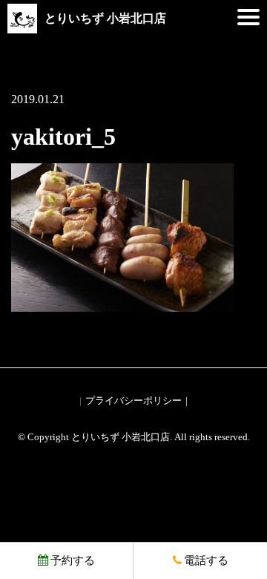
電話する (206, 560)
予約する (72, 560)
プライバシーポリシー (133, 400)
